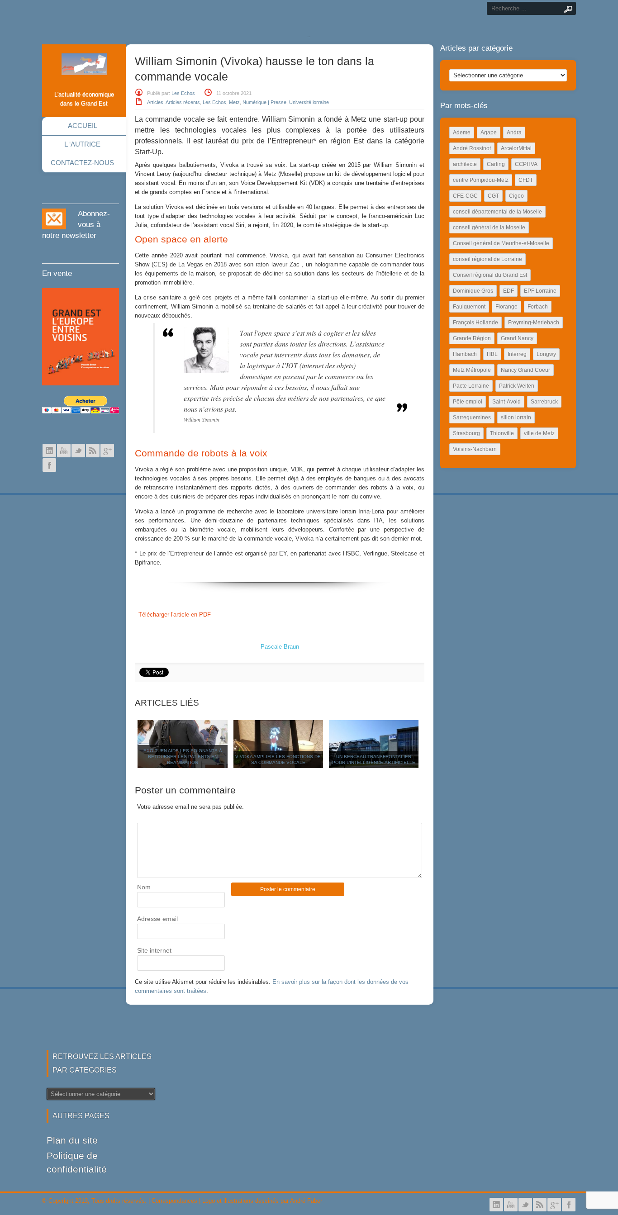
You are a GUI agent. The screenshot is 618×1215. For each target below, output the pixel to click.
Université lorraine (309, 102)
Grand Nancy (517, 338)
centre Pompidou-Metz (481, 180)
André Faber (306, 1200)
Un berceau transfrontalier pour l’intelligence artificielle (373, 759)
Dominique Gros (473, 291)
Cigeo (516, 196)
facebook (49, 465)
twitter (78, 450)
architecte (465, 164)
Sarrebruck (544, 402)
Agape (488, 132)
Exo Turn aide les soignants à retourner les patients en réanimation (182, 756)
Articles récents (183, 102)
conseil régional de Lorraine (487, 259)
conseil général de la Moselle (489, 227)
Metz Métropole (472, 370)
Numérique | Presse (264, 102)
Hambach (465, 354)
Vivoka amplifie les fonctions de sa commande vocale (278, 759)
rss (93, 450)
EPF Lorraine (540, 291)
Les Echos (183, 93)
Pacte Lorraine (471, 386)
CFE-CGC (465, 196)
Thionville (502, 433)
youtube (64, 450)
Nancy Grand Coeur (525, 370)
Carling (496, 164)
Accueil (82, 125)
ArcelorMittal (516, 148)
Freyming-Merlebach (533, 322)
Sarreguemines (472, 417)
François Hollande (475, 322)
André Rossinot (472, 148)
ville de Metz (539, 433)
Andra (514, 132)
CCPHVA (526, 164)
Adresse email (157, 918)
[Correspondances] (84, 68)
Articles (155, 102)
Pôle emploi (467, 402)
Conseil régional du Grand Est (490, 275)
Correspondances (174, 1200)
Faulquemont (469, 307)
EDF (508, 291)
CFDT (525, 180)
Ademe (462, 132)
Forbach (538, 307)
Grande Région (472, 338)
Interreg (517, 354)
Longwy (546, 354)
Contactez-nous (82, 162)
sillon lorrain (516, 417)
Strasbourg (466, 433)
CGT (493, 196)
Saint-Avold (506, 402)
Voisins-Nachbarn (475, 449)
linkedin (49, 450)
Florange (506, 307)
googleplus (107, 450)
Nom (144, 887)
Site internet (154, 950)
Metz (234, 102)
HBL (492, 354)
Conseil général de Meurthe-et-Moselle (501, 243)
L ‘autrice (82, 144)
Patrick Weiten (516, 386)
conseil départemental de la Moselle (497, 212)
